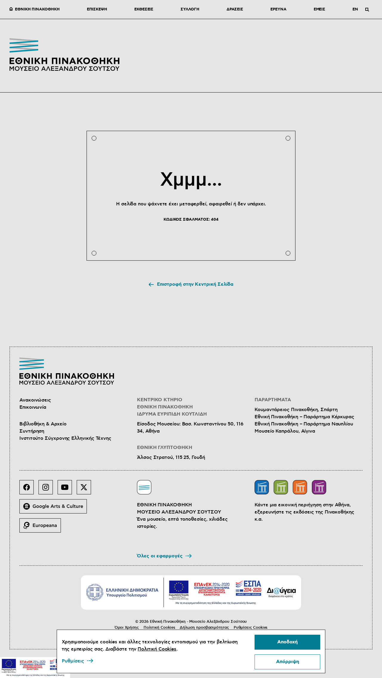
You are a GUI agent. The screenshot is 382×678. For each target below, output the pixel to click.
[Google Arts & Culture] (55, 508)
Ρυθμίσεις (73, 661)
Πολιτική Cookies (159, 627)
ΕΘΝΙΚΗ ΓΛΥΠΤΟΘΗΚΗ (164, 448)
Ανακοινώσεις (35, 400)
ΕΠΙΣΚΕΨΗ (97, 9)
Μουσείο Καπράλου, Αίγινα (285, 431)
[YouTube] (67, 489)
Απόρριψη (287, 662)
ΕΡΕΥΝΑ (278, 9)
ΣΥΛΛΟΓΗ (190, 9)
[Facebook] (28, 489)
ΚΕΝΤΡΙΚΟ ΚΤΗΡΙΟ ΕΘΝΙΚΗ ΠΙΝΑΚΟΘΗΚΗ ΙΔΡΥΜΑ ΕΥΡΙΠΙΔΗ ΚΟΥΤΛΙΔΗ (172, 407)
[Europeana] (42, 527)
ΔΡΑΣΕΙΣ (235, 9)
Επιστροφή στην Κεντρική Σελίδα (195, 284)
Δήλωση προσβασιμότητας (204, 627)
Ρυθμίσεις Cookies (251, 627)
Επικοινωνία (32, 407)
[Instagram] (48, 489)
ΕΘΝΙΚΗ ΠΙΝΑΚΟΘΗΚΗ (37, 9)
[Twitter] (86, 489)
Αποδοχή (287, 642)
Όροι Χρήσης (127, 627)
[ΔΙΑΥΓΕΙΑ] (281, 592)
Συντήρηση (31, 431)
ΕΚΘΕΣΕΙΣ (143, 9)
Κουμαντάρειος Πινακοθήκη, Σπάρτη (296, 410)
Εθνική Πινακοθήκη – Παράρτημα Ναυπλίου (304, 424)
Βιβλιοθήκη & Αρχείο (42, 424)
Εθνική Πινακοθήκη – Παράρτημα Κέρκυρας (304, 417)
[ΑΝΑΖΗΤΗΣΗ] (367, 9)
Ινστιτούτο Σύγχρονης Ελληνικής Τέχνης (65, 438)
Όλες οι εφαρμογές (160, 556)
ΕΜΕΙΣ (320, 9)
